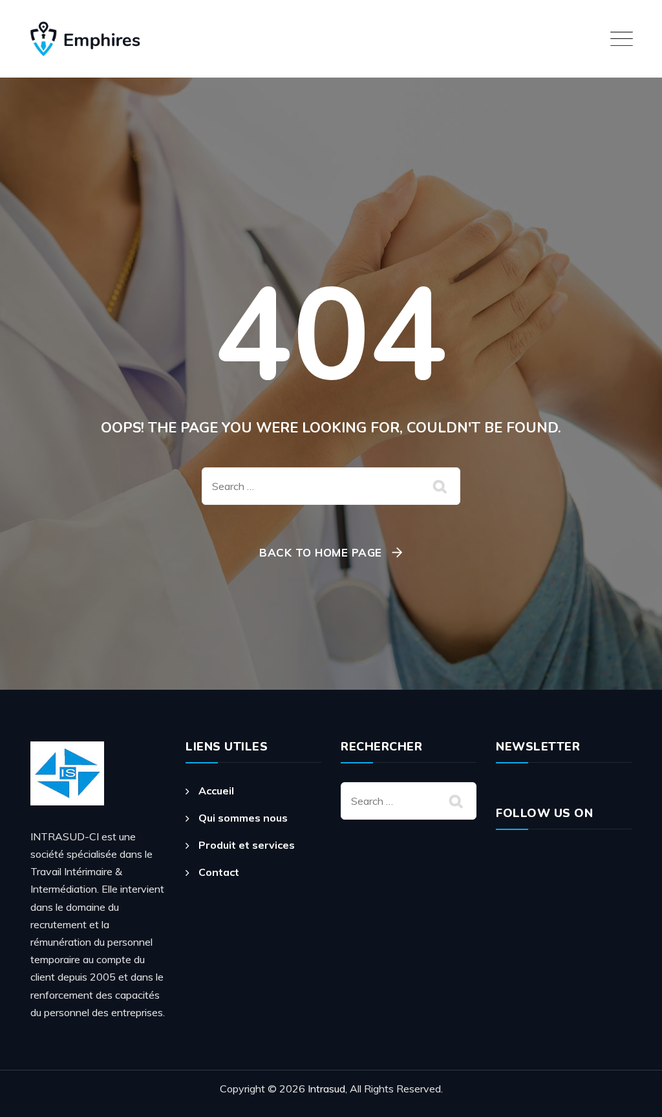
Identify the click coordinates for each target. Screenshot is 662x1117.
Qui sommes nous (243, 817)
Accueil (216, 790)
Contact (218, 872)
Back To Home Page (320, 552)
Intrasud (326, 1088)
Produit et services (246, 844)
